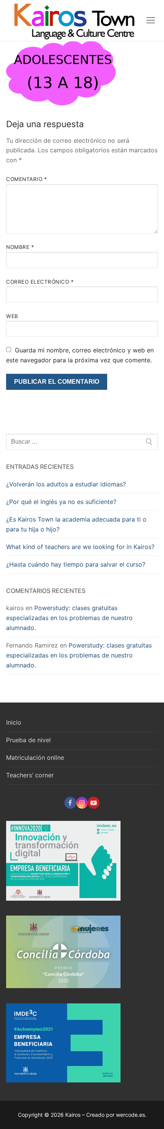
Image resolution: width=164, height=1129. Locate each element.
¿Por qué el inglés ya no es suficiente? (61, 502)
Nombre (20, 247)
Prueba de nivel (28, 740)
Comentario (26, 179)
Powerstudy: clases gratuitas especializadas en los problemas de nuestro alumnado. (69, 618)
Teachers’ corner (30, 775)
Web (12, 316)
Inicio (13, 722)
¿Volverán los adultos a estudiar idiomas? (66, 484)
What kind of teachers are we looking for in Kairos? (80, 547)
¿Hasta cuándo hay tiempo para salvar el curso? (75, 564)
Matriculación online (35, 757)
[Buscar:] (82, 442)
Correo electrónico (40, 282)
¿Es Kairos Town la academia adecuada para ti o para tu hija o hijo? (76, 524)
